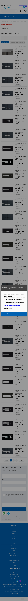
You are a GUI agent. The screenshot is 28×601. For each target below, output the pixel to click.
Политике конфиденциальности (12, 305)
